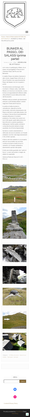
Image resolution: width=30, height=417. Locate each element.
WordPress (19, 411)
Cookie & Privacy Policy (11, 403)
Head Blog (15, 413)
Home (3, 37)
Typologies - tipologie (12, 357)
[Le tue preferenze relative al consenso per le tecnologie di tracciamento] (27, 414)
